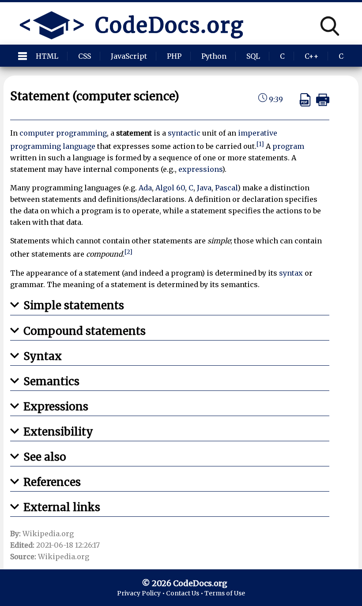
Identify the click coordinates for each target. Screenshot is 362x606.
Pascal (226, 187)
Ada (145, 187)
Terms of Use (224, 593)
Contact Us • (185, 593)
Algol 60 (170, 187)
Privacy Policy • (141, 593)
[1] (260, 144)
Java (204, 187)
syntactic (184, 133)
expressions (200, 169)
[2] (128, 252)
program (288, 146)
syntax (291, 273)
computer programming (63, 133)
